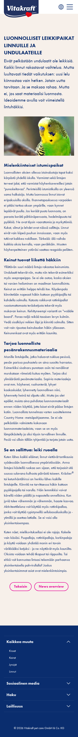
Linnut (12, 671)
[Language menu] (61, 7)
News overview (51, 586)
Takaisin (20, 586)
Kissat (12, 651)
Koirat (12, 658)
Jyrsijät (13, 664)
